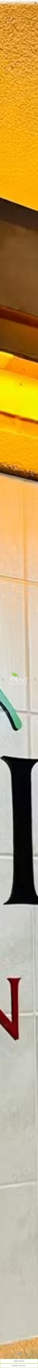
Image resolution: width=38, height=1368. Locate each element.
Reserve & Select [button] (19, 1365)
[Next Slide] (35, 679)
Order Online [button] (19, 1361)
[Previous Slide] (3, 679)
